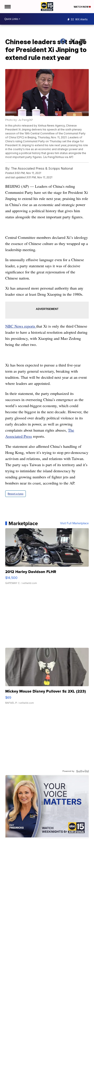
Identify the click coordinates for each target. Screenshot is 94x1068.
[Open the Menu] (7, 6)
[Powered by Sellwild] (82, 771)
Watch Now (81, 6)
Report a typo (15, 494)
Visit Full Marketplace (74, 523)
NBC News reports (20, 326)
